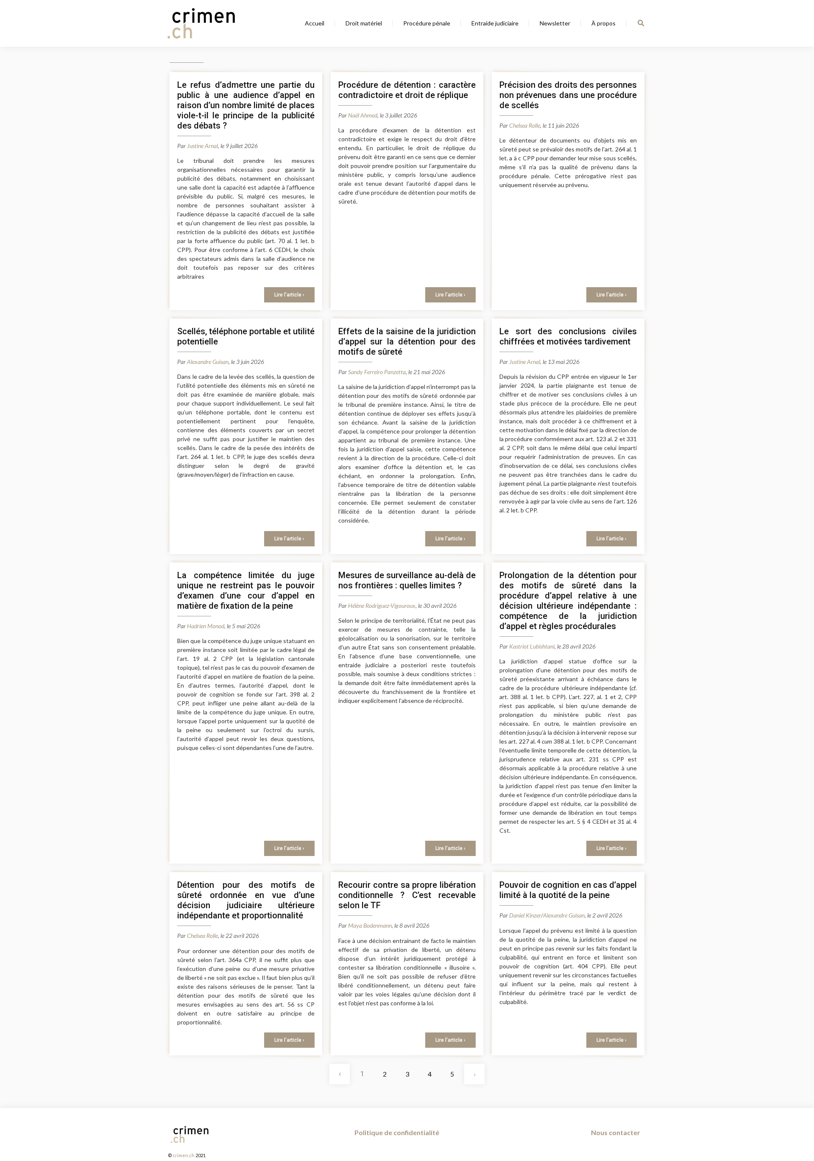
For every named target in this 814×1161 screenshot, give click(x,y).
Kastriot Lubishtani (532, 646)
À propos (603, 23)
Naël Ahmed (362, 115)
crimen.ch (184, 1155)
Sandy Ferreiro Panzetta (377, 371)
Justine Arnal (202, 145)
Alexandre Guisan (208, 361)
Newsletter (555, 23)
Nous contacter (615, 1132)
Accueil (314, 23)
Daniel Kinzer (525, 915)
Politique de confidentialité (396, 1132)
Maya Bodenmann (370, 925)
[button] (641, 23)
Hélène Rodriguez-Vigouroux (381, 605)
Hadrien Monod (205, 625)
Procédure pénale (426, 23)
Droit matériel (364, 23)
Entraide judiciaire (495, 23)
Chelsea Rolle (524, 125)
